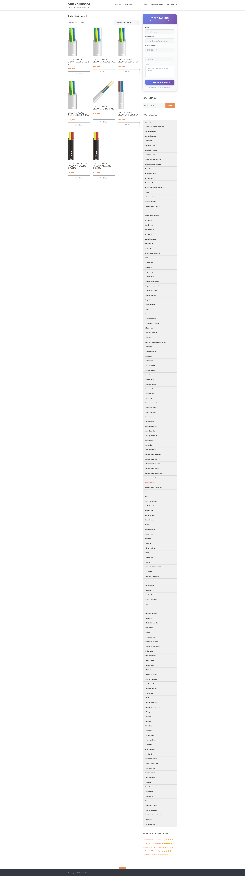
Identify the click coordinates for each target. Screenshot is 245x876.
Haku (170, 105)
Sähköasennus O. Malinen (152, 840)
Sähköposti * (149, 37)
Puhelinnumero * (150, 46)
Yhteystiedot (172, 4)
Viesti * (147, 64)
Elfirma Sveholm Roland (152, 843)
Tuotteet (143, 4)
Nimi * (147, 28)
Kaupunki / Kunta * (151, 55)
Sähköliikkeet (130, 4)
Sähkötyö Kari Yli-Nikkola (152, 847)
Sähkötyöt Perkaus (150, 854)
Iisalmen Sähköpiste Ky (151, 851)
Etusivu (118, 4)
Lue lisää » (79, 74)
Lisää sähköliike (157, 4)
